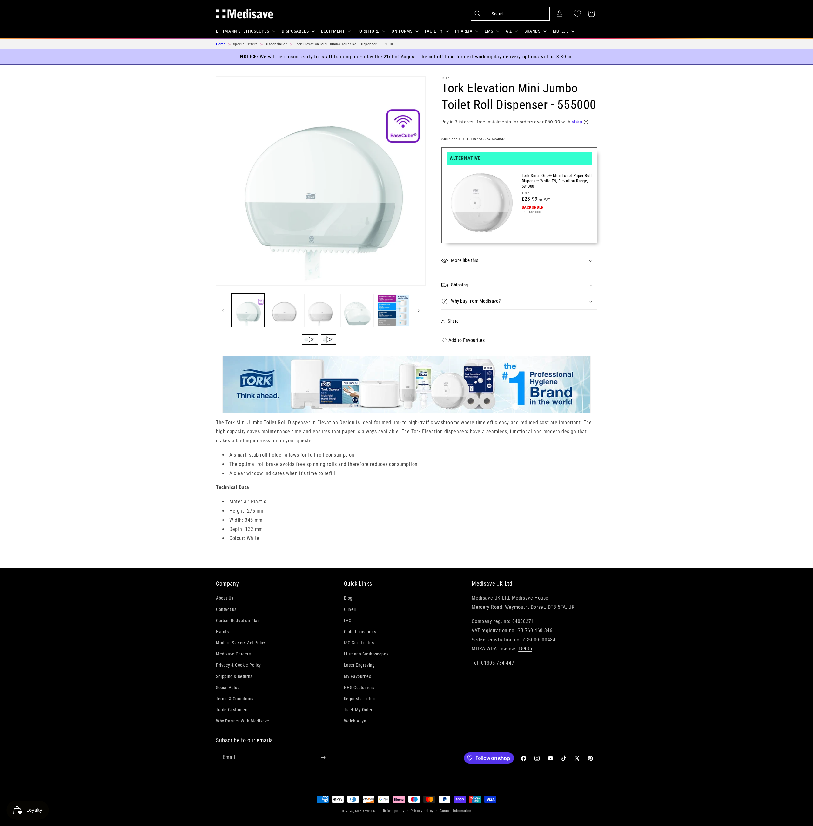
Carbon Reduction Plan (238, 620)
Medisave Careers (233, 654)
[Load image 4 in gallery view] (356, 310)
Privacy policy (422, 811)
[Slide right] (419, 311)
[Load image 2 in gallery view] (284, 310)
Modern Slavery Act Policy (241, 642)
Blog (348, 598)
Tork (445, 78)
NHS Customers (359, 687)
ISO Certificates (359, 642)
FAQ (348, 620)
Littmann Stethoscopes (366, 654)
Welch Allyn (355, 721)
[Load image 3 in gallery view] (320, 310)
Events (222, 631)
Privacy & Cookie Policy (238, 665)
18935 (525, 649)
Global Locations (360, 631)
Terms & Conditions (234, 698)
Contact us (226, 609)
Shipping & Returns (234, 676)
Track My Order (358, 709)
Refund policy (394, 811)
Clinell (350, 609)
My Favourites (357, 676)
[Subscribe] (323, 757)
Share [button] (453, 321)
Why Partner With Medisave (242, 721)
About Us (224, 598)
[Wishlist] (577, 14)
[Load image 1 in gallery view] (248, 310)
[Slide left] (223, 311)
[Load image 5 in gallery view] (393, 310)
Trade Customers (232, 709)
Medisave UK (365, 811)
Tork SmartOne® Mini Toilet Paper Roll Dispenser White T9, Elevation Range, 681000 (557, 181)
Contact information (455, 811)
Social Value (228, 687)
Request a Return (360, 698)
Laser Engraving (359, 665)
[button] (245, 31)
